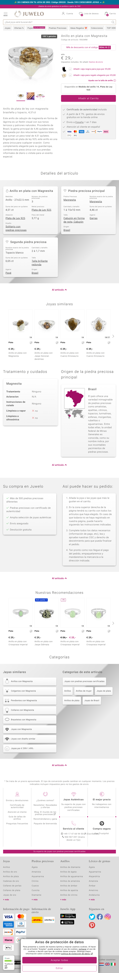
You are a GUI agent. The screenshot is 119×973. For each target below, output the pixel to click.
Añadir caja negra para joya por (92, 69)
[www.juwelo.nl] (101, 964)
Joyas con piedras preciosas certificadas (84, 681)
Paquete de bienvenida (45, 823)
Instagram (108, 917)
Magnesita (70, 200)
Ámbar (92, 885)
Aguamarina (95, 871)
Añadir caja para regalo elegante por (94, 75)
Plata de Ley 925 (41, 210)
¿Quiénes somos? (45, 800)
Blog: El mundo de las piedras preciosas (45, 813)
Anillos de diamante (70, 867)
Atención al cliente (17, 812)
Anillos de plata (71, 700)
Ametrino (93, 890)
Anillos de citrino (68, 895)
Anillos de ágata (68, 871)
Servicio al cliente (73, 829)
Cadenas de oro (11, 881)
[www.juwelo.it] (113, 964)
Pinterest (92, 925)
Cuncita (36, 890)
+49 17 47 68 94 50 (73, 833)
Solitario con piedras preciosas (16, 228)
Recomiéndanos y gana (45, 819)
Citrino (35, 881)
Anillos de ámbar (68, 885)
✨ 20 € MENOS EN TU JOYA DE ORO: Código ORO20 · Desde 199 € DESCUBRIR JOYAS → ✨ (59, 2)
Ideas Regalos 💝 (78, 28)
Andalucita (94, 895)
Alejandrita (94, 876)
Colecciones (97, 28)
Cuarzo (35, 885)
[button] (5, 14)
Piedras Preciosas (57, 28)
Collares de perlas (12, 885)
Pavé (8, 273)
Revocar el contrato (15, 962)
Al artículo (58, 290)
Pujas (36, 28)
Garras (94, 218)
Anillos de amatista (70, 881)
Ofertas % (19, 28)
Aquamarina (38, 876)
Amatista (36, 871)
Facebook (100, 917)
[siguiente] (112, 336)
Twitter (92, 917)
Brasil (67, 230)
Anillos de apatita (69, 890)
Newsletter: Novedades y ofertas (45, 806)
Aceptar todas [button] (59, 960)
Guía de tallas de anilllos (17, 818)
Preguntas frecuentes (17, 823)
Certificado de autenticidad (17, 806)
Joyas (7, 28)
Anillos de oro (10, 871)
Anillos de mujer (84, 691)
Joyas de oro (9, 895)
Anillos (67, 691)
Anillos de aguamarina (71, 876)
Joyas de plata (104, 691)
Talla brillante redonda (40, 262)
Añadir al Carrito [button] (88, 98)
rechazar (83, 949)
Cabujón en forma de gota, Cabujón (74, 220)
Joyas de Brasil (91, 700)
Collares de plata (11, 890)
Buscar (113, 22)
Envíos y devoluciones (17, 800)
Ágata (35, 867)
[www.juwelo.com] (107, 964)
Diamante (36, 895)
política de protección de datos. (75, 953)
